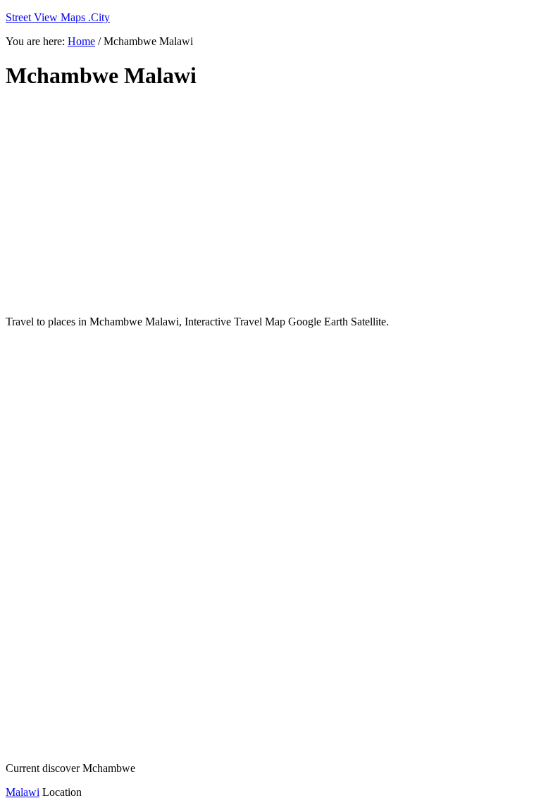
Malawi (22, 792)
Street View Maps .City (58, 17)
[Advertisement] (270, 202)
